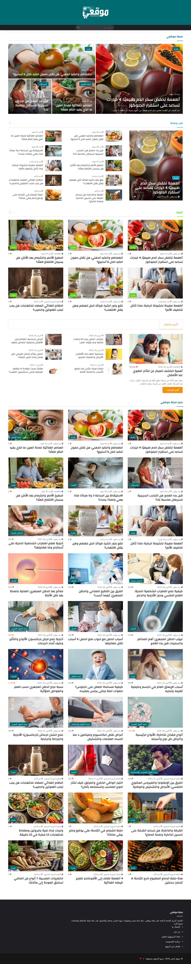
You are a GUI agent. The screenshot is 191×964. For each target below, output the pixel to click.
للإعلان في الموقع (172, 946)
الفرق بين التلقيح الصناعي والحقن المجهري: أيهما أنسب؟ (101, 593)
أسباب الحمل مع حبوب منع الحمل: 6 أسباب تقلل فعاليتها (95, 641)
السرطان (43, 84)
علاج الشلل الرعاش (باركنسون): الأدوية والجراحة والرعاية (38, 737)
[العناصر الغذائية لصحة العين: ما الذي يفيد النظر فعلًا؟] (73, 96)
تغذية (176, 49)
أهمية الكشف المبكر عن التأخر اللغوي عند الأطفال (158, 373)
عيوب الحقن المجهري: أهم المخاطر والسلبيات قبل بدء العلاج (160, 641)
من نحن (177, 932)
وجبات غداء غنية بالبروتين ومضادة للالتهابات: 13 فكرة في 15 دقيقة (41, 832)
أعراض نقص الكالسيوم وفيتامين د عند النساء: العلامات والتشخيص (98, 737)
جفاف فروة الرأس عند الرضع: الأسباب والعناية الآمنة (88, 370)
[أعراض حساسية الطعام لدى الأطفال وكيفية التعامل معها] (53, 339)
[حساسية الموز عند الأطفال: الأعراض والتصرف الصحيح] (114, 354)
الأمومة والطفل (171, 324)
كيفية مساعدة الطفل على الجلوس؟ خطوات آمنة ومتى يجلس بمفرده (99, 689)
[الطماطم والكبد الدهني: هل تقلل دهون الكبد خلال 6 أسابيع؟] (51, 61)
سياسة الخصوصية (173, 941)
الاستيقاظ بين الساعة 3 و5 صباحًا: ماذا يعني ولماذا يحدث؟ (26, 152)
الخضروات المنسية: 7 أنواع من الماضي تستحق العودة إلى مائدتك (38, 880)
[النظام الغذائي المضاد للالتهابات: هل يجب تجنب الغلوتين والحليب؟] (53, 180)
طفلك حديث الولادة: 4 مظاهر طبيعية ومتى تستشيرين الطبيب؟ (26, 370)
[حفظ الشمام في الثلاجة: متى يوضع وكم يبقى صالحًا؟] (53, 195)
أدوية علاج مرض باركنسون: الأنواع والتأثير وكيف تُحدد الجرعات (36, 641)
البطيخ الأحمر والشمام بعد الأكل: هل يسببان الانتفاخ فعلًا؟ (86, 167)
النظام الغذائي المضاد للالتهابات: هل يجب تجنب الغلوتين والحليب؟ (26, 181)
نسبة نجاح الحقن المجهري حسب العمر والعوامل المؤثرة (38, 689)
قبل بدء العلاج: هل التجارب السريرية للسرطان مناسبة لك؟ (31, 105)
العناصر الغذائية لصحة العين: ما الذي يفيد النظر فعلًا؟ (74, 107)
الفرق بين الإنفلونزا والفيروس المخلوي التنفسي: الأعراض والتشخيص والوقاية (157, 785)
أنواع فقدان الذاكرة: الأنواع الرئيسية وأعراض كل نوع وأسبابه (159, 737)
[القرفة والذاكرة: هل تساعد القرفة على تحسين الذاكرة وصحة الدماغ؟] (114, 195)
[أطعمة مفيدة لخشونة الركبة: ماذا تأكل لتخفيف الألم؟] (53, 165)
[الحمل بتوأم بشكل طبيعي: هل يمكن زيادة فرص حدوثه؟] (53, 354)
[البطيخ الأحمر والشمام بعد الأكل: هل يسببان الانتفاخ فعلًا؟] (114, 165)
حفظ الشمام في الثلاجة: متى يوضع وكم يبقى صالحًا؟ (28, 196)
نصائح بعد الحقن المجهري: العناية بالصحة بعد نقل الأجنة (36, 593)
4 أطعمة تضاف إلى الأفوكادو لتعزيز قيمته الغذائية (99, 880)
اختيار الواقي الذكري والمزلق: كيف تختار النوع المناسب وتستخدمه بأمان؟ (97, 785)
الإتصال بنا (176, 927)
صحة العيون (86, 84)
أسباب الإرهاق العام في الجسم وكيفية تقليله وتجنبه (157, 689)
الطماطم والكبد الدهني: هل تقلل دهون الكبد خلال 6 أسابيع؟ (52, 74)
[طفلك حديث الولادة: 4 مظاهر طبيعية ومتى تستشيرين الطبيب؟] (53, 369)
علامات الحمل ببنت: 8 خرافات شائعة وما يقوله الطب (88, 341)
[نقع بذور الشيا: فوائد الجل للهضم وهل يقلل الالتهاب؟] (114, 180)
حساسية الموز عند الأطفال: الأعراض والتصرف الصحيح (89, 355)
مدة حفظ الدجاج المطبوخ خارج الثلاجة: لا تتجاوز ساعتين (157, 880)
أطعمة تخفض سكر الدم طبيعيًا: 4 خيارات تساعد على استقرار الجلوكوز (143, 102)
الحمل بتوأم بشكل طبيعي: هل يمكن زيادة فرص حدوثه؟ (27, 355)
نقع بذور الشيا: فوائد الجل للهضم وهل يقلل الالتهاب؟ (86, 181)
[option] (95, 79)
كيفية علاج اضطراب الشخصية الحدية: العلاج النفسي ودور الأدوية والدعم (159, 593)
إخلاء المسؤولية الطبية (171, 936)
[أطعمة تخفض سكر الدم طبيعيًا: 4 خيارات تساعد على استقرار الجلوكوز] (139, 79)
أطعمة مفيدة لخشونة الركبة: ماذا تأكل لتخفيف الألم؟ (27, 167)
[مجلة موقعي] (95, 12)
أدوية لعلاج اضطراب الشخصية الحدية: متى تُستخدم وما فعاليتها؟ (36, 545)
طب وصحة (176, 123)
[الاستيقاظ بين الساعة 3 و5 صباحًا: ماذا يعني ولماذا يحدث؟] (53, 150)
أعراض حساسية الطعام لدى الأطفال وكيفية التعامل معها (27, 341)
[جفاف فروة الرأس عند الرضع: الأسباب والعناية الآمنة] (114, 369)
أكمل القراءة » (172, 390)
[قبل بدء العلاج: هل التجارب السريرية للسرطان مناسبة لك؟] (29, 96)
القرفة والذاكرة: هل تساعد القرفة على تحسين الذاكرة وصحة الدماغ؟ (89, 198)
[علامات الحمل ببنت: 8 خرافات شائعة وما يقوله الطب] (114, 339)
